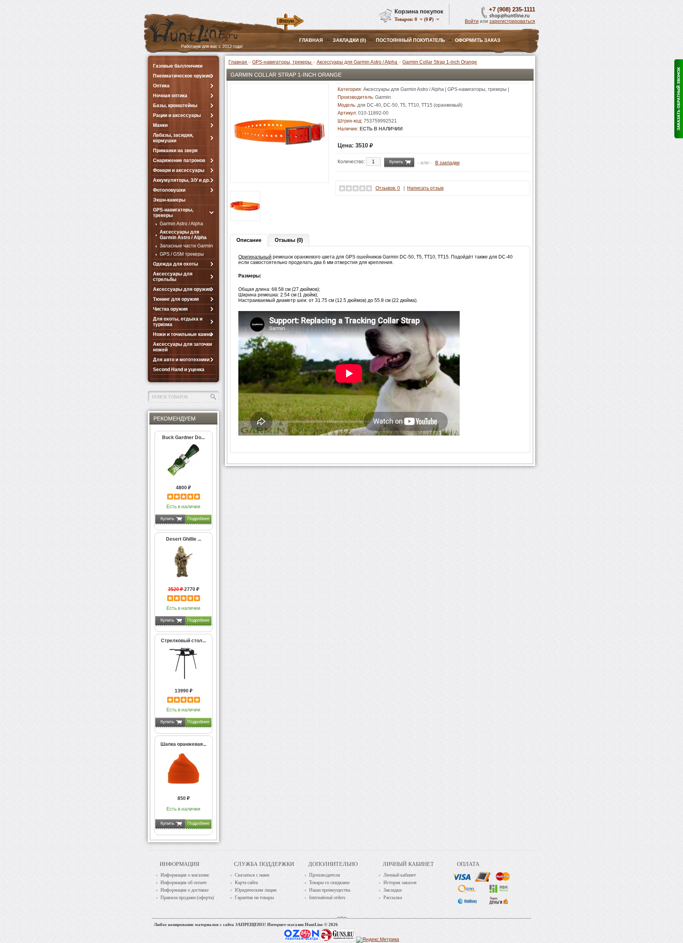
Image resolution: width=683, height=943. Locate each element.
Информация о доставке (184, 890)
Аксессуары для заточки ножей (182, 347)
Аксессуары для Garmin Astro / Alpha (183, 234)
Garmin (383, 97)
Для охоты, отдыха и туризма (177, 321)
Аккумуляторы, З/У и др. (181, 180)
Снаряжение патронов (179, 160)
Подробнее (198, 518)
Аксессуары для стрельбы (172, 276)
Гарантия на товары (254, 897)
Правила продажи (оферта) (187, 897)
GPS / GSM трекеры (182, 254)
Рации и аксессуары (177, 115)
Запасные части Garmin (186, 246)
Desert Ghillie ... (183, 539)
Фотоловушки (169, 190)
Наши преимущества (329, 890)
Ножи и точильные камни (182, 334)
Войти (472, 21)
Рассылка (392, 897)
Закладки (392, 890)
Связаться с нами (252, 875)
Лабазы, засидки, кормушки (173, 137)
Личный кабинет (399, 875)
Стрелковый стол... (183, 640)
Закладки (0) (349, 40)
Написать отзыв (425, 188)
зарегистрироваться (512, 21)
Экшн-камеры (169, 200)
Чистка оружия (170, 309)
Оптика (161, 86)
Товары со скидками (329, 882)
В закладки (447, 163)
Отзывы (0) (289, 240)
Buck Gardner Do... (183, 437)
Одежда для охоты (175, 264)
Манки (160, 125)
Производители (324, 875)
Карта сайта (246, 882)
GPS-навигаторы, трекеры (173, 212)
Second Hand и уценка (178, 369)
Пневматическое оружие (182, 76)
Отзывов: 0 (387, 188)
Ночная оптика (170, 95)
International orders (327, 897)
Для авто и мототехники (181, 359)
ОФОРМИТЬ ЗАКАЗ (477, 40)
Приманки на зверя (175, 150)
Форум (286, 21)
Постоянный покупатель (410, 40)
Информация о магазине (184, 875)
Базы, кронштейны (175, 105)
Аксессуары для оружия (182, 289)
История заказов (400, 882)
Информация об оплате (183, 882)
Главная (311, 40)
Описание (248, 240)
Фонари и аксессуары (178, 170)
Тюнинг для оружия (176, 299)
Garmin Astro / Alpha (181, 223)
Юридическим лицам (256, 890)
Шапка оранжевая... (183, 744)
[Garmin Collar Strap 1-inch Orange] (279, 176)
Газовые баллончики (177, 66)
